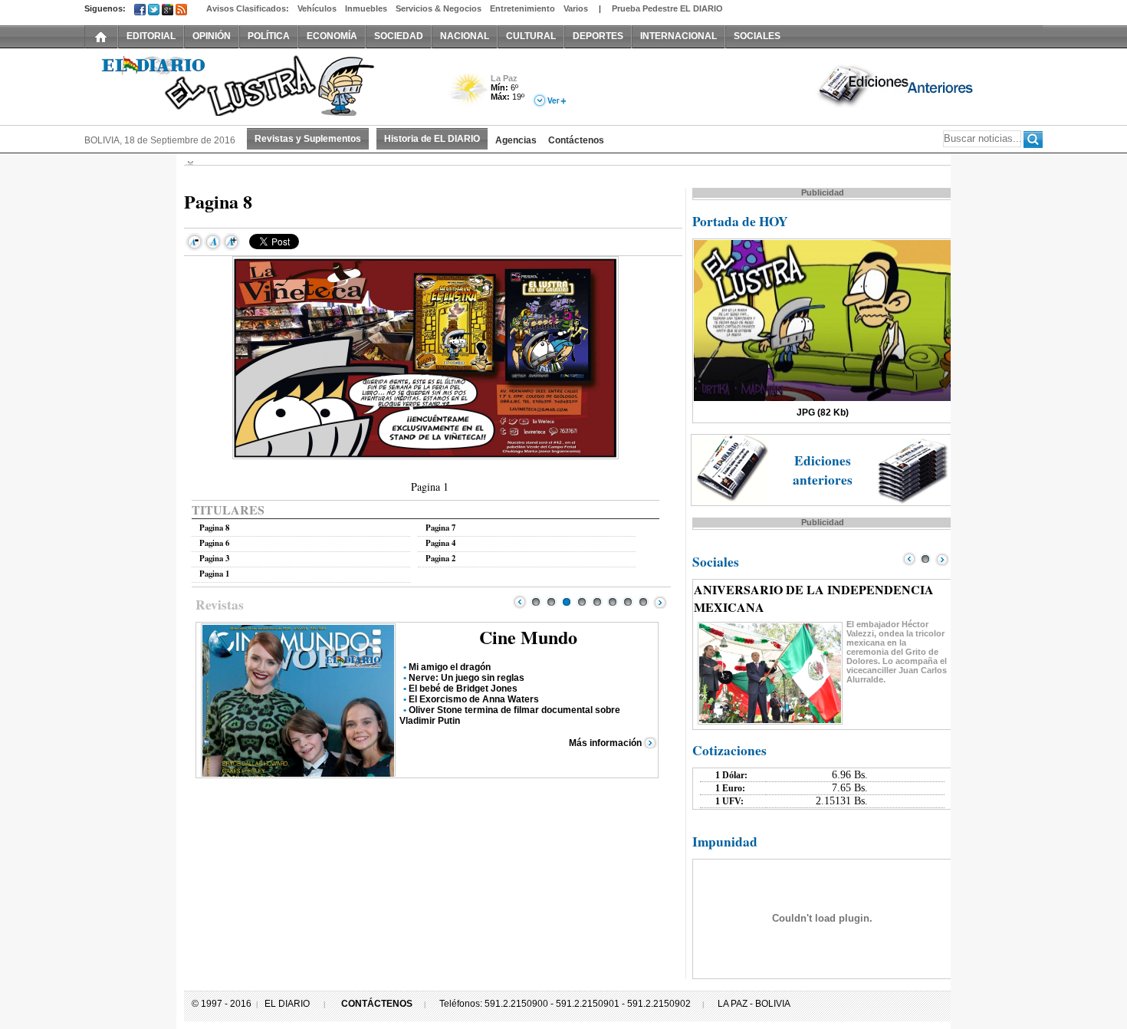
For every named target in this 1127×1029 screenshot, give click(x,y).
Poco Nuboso (470, 95)
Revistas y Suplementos (308, 138)
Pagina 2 (440, 558)
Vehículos (317, 8)
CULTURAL (531, 36)
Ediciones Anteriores (897, 85)
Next (660, 602)
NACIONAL (464, 36)
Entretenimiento (522, 8)
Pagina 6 (214, 543)
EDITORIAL (151, 36)
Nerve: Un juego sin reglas (466, 677)
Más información (605, 743)
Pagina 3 (214, 558)
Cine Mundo (528, 636)
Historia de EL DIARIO (432, 138)
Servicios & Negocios (438, 8)
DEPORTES (598, 36)
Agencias (516, 140)
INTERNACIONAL (678, 36)
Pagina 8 (214, 527)
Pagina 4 (440, 543)
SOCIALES (757, 36)
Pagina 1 (214, 573)
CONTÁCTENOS (376, 1003)
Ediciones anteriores (823, 470)
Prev (520, 602)
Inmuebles (366, 8)
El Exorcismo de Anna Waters (474, 699)
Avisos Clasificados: (247, 8)
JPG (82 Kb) (823, 412)
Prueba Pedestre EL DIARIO (667, 8)
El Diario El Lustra (256, 85)
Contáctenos (576, 140)
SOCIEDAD (398, 36)
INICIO (101, 36)
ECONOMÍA (332, 36)
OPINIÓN (211, 36)
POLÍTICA (269, 36)
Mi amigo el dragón (450, 667)
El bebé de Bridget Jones (463, 688)
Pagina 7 (440, 527)
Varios (576, 8)
